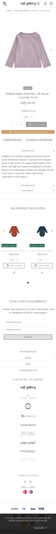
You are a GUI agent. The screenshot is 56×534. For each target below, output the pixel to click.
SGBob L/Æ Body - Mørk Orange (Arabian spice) (14, 251)
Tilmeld (28, 337)
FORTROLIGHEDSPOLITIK (19, 527)
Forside (8, 11)
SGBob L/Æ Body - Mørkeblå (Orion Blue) (42, 251)
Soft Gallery (28, 3)
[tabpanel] (14, 248)
